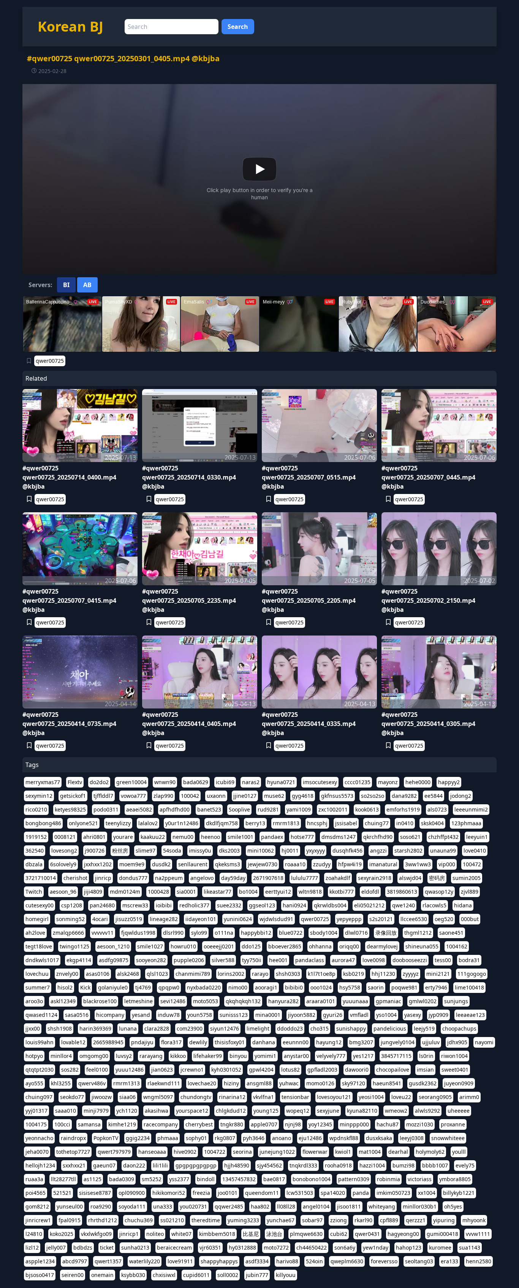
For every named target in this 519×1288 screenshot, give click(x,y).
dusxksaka (379, 1138)
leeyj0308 (412, 1138)
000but (470, 919)
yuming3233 (243, 1220)
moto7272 (276, 1247)
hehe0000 (417, 782)
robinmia (388, 1179)
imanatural (383, 864)
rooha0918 (338, 1165)
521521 (62, 1192)
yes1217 (363, 1055)
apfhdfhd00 (175, 809)
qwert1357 (108, 1261)
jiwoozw (102, 1097)
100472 (472, 864)
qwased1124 (41, 1014)
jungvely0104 (398, 1042)
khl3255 (61, 1083)
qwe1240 (403, 905)
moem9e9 (131, 864)
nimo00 (237, 987)
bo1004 (248, 891)
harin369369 (95, 1028)
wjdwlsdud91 (276, 919)
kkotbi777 (341, 891)
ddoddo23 (290, 1028)
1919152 (36, 836)
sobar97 (312, 1220)
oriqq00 (349, 946)
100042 (190, 795)
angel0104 (316, 1206)
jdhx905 (457, 1042)
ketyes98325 (70, 809)
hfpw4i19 (350, 864)
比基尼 (251, 1233)
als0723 (437, 809)
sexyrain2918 (374, 877)
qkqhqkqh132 (243, 1001)
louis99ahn (39, 1042)
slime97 (145, 850)
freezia (201, 1192)
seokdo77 (72, 1097)
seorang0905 (435, 1097)
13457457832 (239, 1179)
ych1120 (126, 1110)
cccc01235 (357, 782)
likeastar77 (217, 891)
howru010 (183, 946)
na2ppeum (169, 877)
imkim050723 (393, 1192)
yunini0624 (238, 919)
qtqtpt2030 (39, 1069)
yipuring (444, 1220)
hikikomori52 (168, 1192)
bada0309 (121, 1179)
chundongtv (195, 1097)
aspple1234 (40, 1261)
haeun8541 (387, 1083)
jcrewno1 (192, 1069)
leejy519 (424, 1028)
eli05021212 (369, 905)
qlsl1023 (157, 973)
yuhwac (289, 1083)
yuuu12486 (130, 1069)
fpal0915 (70, 1220)
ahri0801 (94, 836)
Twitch (33, 891)
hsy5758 (349, 987)
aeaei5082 (139, 809)
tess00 (443, 960)
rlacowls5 (434, 905)
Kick (85, 987)
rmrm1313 (126, 1083)
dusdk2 (161, 864)
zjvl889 (469, 891)
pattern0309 (353, 1179)
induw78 (169, 1014)
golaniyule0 (113, 987)
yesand (141, 1014)
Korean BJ (70, 26)
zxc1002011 (333, 809)
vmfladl (359, 1014)
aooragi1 (266, 987)
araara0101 (320, 1001)
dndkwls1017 (42, 960)
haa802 (260, 1206)
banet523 (209, 809)
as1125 (92, 1179)
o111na (224, 932)
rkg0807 (225, 1138)
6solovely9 (63, 864)
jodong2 (460, 795)
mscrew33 (135, 905)
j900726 (94, 850)
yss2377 (179, 1179)
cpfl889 (389, 1220)
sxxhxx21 (74, 1165)
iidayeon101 (200, 919)
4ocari (100, 919)
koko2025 (61, 1233)
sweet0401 (454, 1069)
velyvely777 (330, 1055)
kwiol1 (343, 1151)
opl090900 (132, 1192)
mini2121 (438, 973)
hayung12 (329, 1042)
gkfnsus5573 (337, 795)
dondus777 (133, 877)
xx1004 (426, 1192)
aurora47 (343, 960)
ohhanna (320, 946)
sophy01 (196, 1138)
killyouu (286, 1274)
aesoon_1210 (113, 946)
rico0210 (36, 809)
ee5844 (433, 795)
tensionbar (295, 1097)
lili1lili (160, 1165)
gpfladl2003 (322, 1069)
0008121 (65, 836)
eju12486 (310, 1138)
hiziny (231, 1083)
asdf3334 (257, 1261)
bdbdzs (82, 1247)
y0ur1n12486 (181, 823)
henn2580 (478, 1261)
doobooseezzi (409, 960)
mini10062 (260, 850)
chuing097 (38, 1097)
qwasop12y (439, 891)
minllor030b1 (420, 1206)
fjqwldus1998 (138, 932)
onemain (102, 1274)
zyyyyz (411, 973)
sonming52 (70, 919)
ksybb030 (133, 1274)
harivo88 (287, 1261)
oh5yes (453, 1206)
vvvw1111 (478, 1233)
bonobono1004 (312, 1179)
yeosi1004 (371, 1097)
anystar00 (296, 1055)
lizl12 (32, 1247)
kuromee (440, 1247)
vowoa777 (133, 795)
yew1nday (375, 1247)
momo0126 (320, 1083)
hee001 (278, 960)
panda (361, 1192)
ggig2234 (138, 1138)
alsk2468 (128, 973)
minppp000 (354, 1124)
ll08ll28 (286, 1206)
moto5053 (205, 1001)
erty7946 (436, 987)
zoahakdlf (338, 877)
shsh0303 (288, 973)
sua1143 (469, 1247)
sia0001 (186, 891)
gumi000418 (442, 1233)
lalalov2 (148, 823)
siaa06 (127, 1097)
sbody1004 (323, 932)
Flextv (75, 782)
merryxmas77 (42, 782)
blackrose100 (100, 1001)
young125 (265, 1110)
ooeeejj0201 (219, 946)
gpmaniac (388, 1001)
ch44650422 (311, 1247)
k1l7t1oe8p (321, 973)
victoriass (420, 1179)
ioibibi (164, 905)
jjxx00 (32, 1028)
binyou (238, 1055)
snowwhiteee (448, 1138)
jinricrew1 (38, 1220)
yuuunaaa (355, 1001)
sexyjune (328, 1110)
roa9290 (100, 1206)
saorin (376, 987)
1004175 (36, 1124)
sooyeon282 (151, 960)
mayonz (388, 782)
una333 (162, 1206)
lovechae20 (202, 1083)
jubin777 (257, 1274)
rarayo (260, 973)
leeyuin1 (477, 836)
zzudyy (322, 864)
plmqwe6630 (306, 1233)
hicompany (110, 1014)
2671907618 (268, 877)
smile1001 (240, 836)
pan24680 (102, 905)
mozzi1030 (419, 1124)
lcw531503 (299, 1192)
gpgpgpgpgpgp (196, 1165)
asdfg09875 (113, 960)
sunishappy (351, 1028)
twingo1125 (74, 946)
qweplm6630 (347, 1261)
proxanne (453, 1124)
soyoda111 (132, 1206)
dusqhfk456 (347, 850)
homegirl (37, 919)
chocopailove (392, 1069)
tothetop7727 (73, 1151)
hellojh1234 (40, 1165)
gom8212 (37, 1206)
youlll (459, 1151)
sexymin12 (38, 795)
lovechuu (37, 973)
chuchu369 (139, 1220)
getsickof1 (73, 795)
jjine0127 (244, 795)
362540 (34, 850)
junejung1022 (277, 1151)
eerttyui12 (278, 891)
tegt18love (38, 946)
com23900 (190, 1028)
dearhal (398, 1151)
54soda (172, 850)
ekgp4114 (78, 960)
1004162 (456, 946)
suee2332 (229, 905)
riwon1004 (454, 1055)
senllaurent (192, 864)
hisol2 (65, 987)
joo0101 (227, 1192)
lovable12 (73, 1042)
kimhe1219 (122, 1124)
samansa (89, 1124)
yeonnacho (39, 1138)
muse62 (274, 795)
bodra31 (469, 960)
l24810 (33, 1233)
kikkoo (178, 1055)
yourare (123, 836)
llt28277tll (63, 1179)
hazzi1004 (372, 1165)
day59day (233, 877)
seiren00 (73, 1274)
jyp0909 (438, 1014)
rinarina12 (232, 1097)
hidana (463, 905)
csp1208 (71, 905)
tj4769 (143, 987)
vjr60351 (210, 1247)
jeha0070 (37, 1151)
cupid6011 (196, 1274)
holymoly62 (430, 1151)
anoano (281, 1138)
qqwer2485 (229, 1206)
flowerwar (315, 1151)
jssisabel (346, 823)
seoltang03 (419, 1261)
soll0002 (227, 1274)
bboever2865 (284, 946)
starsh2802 (408, 850)
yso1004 (386, 1014)
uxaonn (216, 795)
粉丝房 (120, 850)
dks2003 (229, 850)
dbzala (34, 864)
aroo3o (34, 1001)
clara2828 (156, 1028)
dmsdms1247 (338, 836)
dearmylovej (382, 946)
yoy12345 (320, 1124)
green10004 (131, 782)
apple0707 (264, 1124)
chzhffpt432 (443, 836)
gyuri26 (332, 1014)
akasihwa (156, 1110)
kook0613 (367, 809)
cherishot (75, 877)
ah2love (35, 932)
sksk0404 (432, 823)
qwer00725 (50, 360)
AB (87, 285)
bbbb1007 (435, 1165)
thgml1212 (418, 932)
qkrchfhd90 (377, 836)
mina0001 (267, 1014)
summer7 (37, 987)
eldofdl (370, 891)
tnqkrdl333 (303, 1165)
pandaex (272, 836)
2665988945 (108, 1042)
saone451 (451, 932)
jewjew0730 (262, 864)
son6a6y (344, 1247)
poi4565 (35, 1192)
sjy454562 (269, 1165)
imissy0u (200, 850)
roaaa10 (295, 864)
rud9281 (268, 809)
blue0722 (290, 932)
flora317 (171, 1042)
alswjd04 (410, 877)
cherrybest (199, 1124)
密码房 (437, 877)
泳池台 (274, 1233)
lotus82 (290, 1069)
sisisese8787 (95, 1192)
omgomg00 (93, 1055)
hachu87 (388, 1124)
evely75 (465, 1165)
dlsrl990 (173, 932)
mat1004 (370, 1151)
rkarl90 (363, 1220)
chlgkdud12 (231, 1110)
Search (238, 26)
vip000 (446, 864)
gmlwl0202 (423, 1001)
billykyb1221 (459, 1192)
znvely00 (67, 973)
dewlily (198, 1042)
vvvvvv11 (103, 932)
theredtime (205, 1220)
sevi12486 (172, 1001)
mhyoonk (474, 1220)
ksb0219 (353, 973)
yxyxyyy (315, 850)
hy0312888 (242, 1247)
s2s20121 (381, 919)
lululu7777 (304, 877)
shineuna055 (421, 946)
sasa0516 (77, 1014)
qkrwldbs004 (330, 905)
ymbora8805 (455, 1179)
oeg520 (444, 919)
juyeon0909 (458, 1083)
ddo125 (251, 946)
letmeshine (138, 1001)
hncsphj (317, 823)
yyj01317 (36, 1110)
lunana (128, 1028)
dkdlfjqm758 (222, 823)
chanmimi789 (193, 973)
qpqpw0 (168, 987)
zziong (338, 1220)
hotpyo (34, 1055)
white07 (181, 1233)
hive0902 (185, 1151)
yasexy (412, 1014)
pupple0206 (189, 960)
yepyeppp (349, 919)
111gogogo (471, 973)
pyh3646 (253, 1138)
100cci (62, 1124)
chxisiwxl (164, 1274)
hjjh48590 (236, 1165)
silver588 (223, 960)
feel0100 (97, 1069)
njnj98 (293, 1124)
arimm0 (469, 1097)
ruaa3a (34, 1179)
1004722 (214, 1151)
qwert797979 (114, 1151)
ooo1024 (321, 987)
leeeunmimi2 (471, 809)
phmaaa (167, 1138)
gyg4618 (302, 795)
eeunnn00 (296, 1042)
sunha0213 (135, 1247)
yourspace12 (192, 1110)
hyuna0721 (281, 782)
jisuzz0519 (129, 919)
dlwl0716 (356, 932)
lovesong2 (64, 850)
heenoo (210, 836)
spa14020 (333, 1192)
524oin (314, 1261)
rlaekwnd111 (163, 1083)
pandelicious (389, 1028)
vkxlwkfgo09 (96, 1233)
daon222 (134, 1165)
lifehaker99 (207, 1055)
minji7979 (96, 1110)
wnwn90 (165, 782)
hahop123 (408, 1247)
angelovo (202, 877)
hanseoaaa (152, 1151)
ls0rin (426, 1055)
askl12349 (63, 1001)
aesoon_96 (63, 891)
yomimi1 (265, 1055)
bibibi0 (294, 987)
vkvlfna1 (263, 1097)
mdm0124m (125, 891)
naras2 (251, 782)
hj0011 (290, 850)
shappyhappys (219, 1261)
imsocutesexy (320, 782)
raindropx (73, 1138)
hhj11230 (383, 973)
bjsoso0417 (39, 1274)
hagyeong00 (403, 1233)
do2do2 (99, 782)
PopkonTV (105, 1138)
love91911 (180, 1261)
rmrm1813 (286, 823)
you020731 (193, 1206)
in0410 (404, 823)
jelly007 (56, 1247)
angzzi (378, 850)
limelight (258, 1028)
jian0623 (162, 1069)
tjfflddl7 (103, 795)
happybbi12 (256, 932)
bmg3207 (361, 1042)
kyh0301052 (226, 1069)
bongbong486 (43, 823)
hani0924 (294, 905)
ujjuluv (431, 1042)
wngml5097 (158, 1097)
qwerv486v (92, 1083)
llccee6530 (413, 919)
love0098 (373, 960)
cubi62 (338, 1233)
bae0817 (274, 1179)
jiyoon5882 (301, 1014)
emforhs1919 (403, 809)
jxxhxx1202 (98, 864)
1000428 (158, 891)
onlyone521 (83, 823)
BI (66, 285)
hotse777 (302, 836)
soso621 (410, 836)
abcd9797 (74, 1261)
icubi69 (225, 782)
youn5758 (199, 1014)
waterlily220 (144, 1261)
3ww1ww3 (418, 864)
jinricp (103, 877)
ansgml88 (259, 1083)
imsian (425, 1069)
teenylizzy (118, 823)
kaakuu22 (153, 836)
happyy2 (449, 782)
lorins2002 (231, 973)
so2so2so (372, 795)
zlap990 (163, 795)
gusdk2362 (423, 1083)
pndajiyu (142, 1042)
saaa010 (65, 1110)
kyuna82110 (362, 1110)
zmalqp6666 (68, 932)
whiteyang (382, 1206)
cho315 (319, 1028)
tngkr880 (231, 1124)
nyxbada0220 (204, 987)
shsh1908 (59, 1028)
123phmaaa (466, 823)
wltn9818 (310, 891)
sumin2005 (467, 877)
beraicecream (174, 1247)
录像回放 (386, 932)
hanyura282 (283, 1001)
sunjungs (456, 1001)
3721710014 (40, 877)
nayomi (484, 1042)
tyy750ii (251, 960)
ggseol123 (262, 905)
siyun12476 (224, 1028)
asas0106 (97, 973)
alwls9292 (427, 1110)
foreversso (384, 1261)
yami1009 (298, 809)
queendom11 (262, 1192)
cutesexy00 (39, 905)
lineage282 (164, 919)
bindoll (206, 1179)
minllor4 (61, 1055)
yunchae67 (280, 1220)
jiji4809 (93, 891)
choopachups (459, 1028)
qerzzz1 (416, 1220)
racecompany (161, 1124)
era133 (449, 1261)
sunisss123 (234, 1014)
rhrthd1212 (102, 1220)
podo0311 (106, 809)
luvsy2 (124, 1055)
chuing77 (377, 823)
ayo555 (34, 1083)
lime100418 (469, 987)
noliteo (155, 1233)
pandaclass (309, 960)
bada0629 (195, 782)
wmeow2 (396, 1110)
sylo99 (199, 932)
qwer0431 (367, 1233)
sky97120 (353, 1083)
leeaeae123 (470, 1014)
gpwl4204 (261, 1069)
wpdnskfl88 (343, 1138)
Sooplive (239, 809)
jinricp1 (129, 1233)
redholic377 (194, 905)
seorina (242, 1151)
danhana (263, 1042)
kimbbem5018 (217, 1233)
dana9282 (404, 795)
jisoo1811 (349, 1206)
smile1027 (150, 946)
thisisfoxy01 (230, 1042)
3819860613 (402, 891)
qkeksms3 (227, 864)
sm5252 (151, 1179)
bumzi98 (403, 1165)
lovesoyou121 (334, 1097)
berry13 (255, 823)
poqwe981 (404, 987)
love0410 (475, 850)
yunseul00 (70, 1206)
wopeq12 (297, 1110)
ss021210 (172, 1220)
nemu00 (182, 836)
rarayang (151, 1055)
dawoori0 (357, 1069)
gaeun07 (104, 1165)
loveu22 (401, 1097)
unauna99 (443, 850)
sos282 (70, 1069)
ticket (107, 1247)
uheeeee (459, 1110)
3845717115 (396, 1055)
